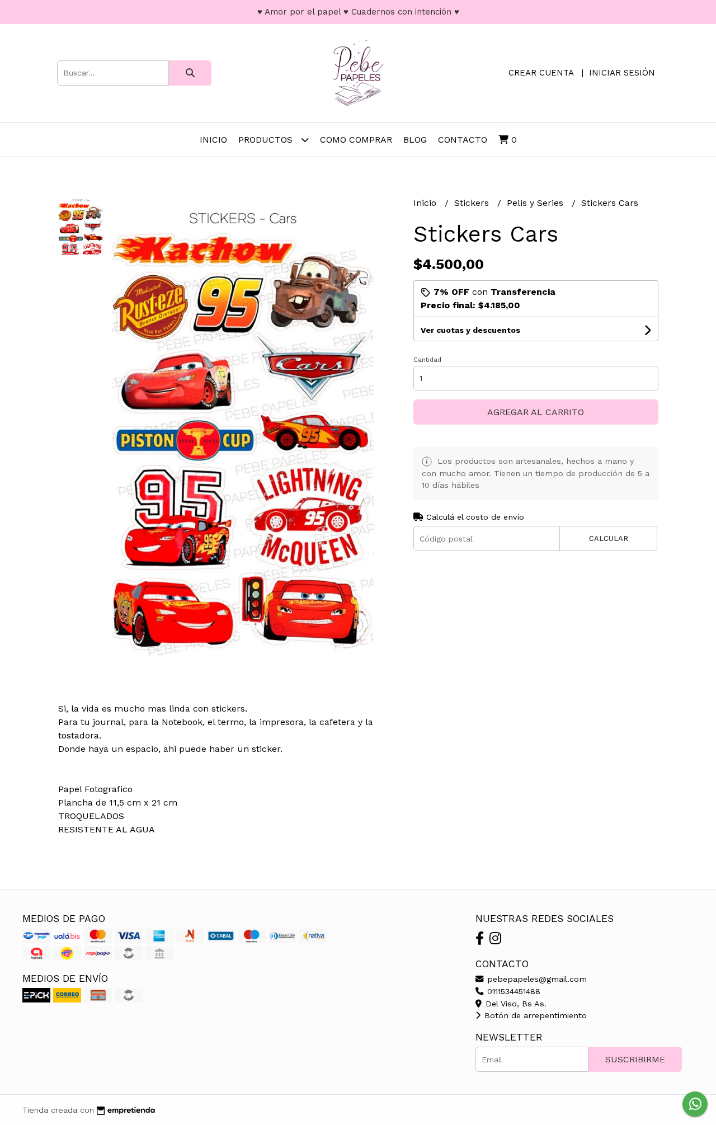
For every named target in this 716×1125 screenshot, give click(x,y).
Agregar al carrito (535, 412)
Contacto (462, 139)
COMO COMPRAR (356, 139)
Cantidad (427, 360)
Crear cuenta (540, 73)
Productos (266, 139)
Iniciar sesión (622, 73)
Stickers (473, 202)
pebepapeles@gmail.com (535, 979)
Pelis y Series (536, 202)
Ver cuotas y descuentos (470, 330)
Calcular (608, 538)
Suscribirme (635, 1059)
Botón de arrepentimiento (534, 1015)
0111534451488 (512, 991)
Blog (415, 139)
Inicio (213, 139)
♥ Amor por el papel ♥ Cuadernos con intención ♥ (358, 12)
